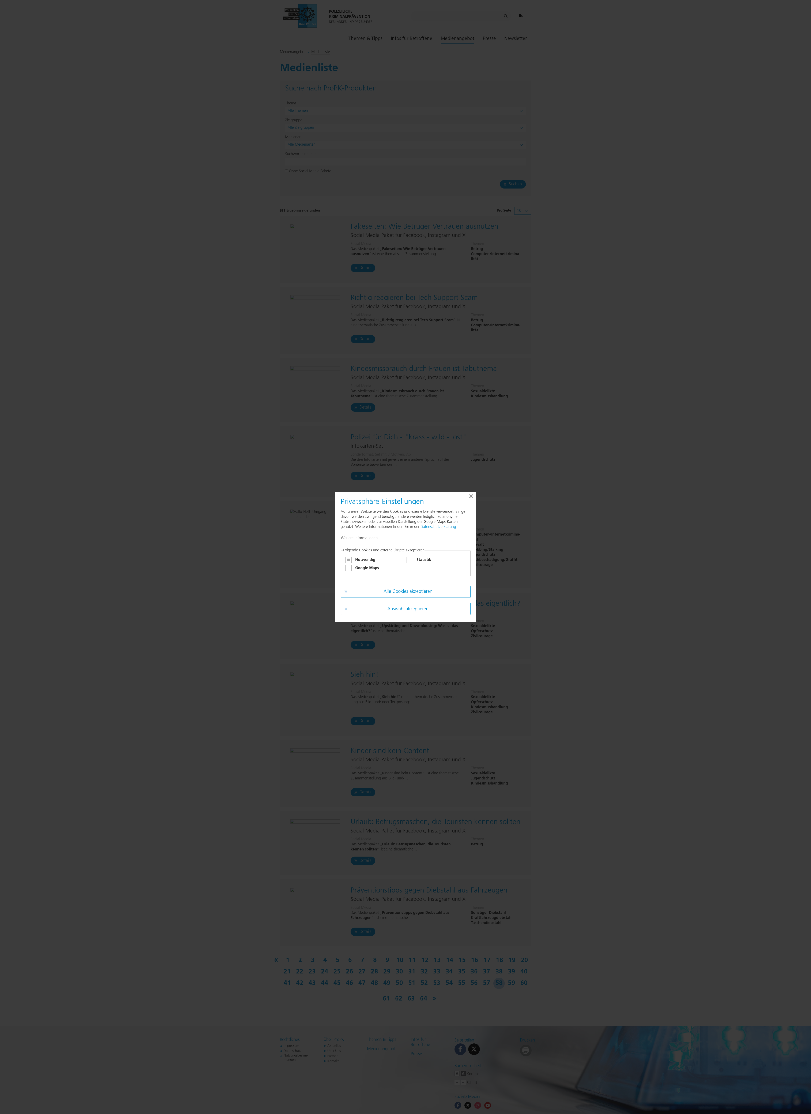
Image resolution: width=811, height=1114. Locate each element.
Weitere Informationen (359, 538)
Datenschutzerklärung (438, 527)
